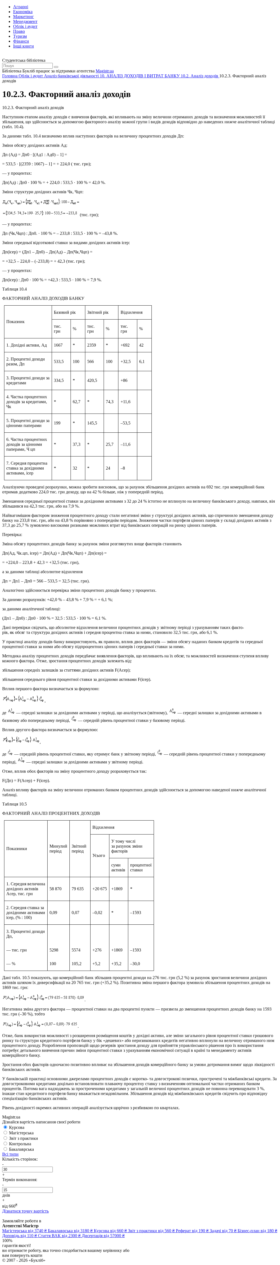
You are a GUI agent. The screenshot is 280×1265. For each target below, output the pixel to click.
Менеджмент (25, 21)
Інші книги (23, 46)
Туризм (20, 36)
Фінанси (21, 41)
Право (19, 31)
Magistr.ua (105, 71)
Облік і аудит (25, 26)
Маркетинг (23, 16)
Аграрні (20, 6)
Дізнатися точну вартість (25, 1211)
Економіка (23, 11)
